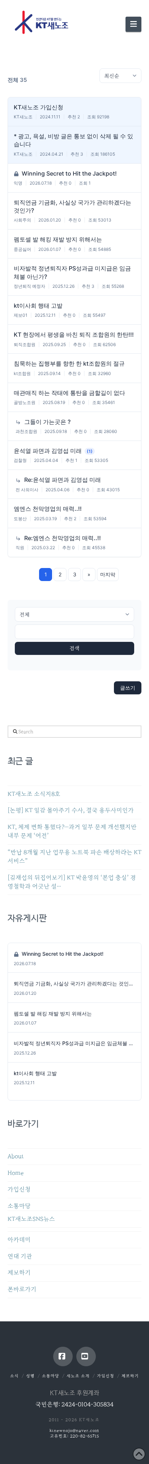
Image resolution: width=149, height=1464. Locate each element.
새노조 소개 (78, 1376)
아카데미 (19, 1240)
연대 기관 (20, 1256)
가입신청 (19, 1189)
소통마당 (19, 1206)
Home (16, 1173)
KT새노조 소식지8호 (34, 794)
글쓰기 (127, 688)
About (16, 1156)
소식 (14, 1376)
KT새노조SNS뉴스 (31, 1219)
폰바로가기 (22, 1289)
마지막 (107, 574)
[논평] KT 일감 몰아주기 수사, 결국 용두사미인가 (71, 810)
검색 (74, 648)
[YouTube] (86, 1356)
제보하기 (19, 1272)
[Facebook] (63, 1356)
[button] (133, 24)
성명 (30, 1376)
